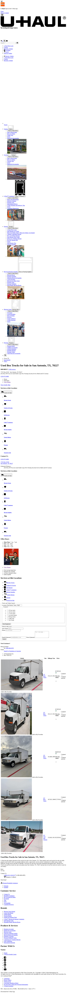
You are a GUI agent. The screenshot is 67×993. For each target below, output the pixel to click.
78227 (5, 361)
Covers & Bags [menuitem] (11, 279)
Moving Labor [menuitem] (8, 309)
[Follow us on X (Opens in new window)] (5, 967)
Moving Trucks (7, 400)
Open (2, 11)
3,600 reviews (12, 369)
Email (6, 637)
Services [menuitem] (9, 317)
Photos (7, 382)
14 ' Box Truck (44, 757)
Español (6, 887)
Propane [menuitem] (6, 342)
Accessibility (7, 903)
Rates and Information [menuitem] (13, 199)
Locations (8, 986)
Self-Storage (7, 415)
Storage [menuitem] (6, 226)
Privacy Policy (7, 980)
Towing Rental (8, 916)
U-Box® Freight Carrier (10, 954)
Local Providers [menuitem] (11, 314)
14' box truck (11, 612)
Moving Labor (15, 309)
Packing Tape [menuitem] (10, 282)
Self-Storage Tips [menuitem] (11, 243)
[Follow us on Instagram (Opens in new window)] (5, 960)
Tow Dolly (11, 620)
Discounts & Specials (9, 942)
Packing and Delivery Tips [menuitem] (16, 205)
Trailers (11, 129)
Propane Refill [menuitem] (11, 346)
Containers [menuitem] (9, 196)
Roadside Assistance (9, 895)
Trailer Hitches (7, 437)
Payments (6, 898)
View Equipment (6, 624)
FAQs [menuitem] (8, 136)
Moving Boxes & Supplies (11, 935)
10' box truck (11, 610)
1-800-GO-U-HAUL (10, 875)
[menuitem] (36, 158)
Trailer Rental (7, 914)
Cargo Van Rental (8, 913)
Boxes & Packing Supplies (25, 271)
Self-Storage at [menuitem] (13, 231)
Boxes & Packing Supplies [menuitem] (11, 271)
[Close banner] (2, 1)
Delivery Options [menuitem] (11, 201)
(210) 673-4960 (5, 376)
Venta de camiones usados (10, 933)
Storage (11, 226)
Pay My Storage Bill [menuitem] (12, 240)
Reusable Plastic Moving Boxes (12, 922)
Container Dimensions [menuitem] (13, 208)
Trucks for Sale (8, 392)
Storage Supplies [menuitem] (11, 244)
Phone (4, 630)
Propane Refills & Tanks (10, 938)
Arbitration (7, 978)
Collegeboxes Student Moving (12, 939)
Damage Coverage (9, 936)
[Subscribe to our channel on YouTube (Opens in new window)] (5, 970)
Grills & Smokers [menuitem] (11, 349)
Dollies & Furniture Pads (10, 917)
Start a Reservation (12, 158)
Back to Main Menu (13, 130)
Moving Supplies (8, 429)
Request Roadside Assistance (10, 883)
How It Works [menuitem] (11, 315)
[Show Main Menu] (2, 15)
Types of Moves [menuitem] (11, 318)
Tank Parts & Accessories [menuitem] (13, 353)
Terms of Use (7, 981)
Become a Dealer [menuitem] (8, 49)
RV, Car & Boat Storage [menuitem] (13, 235)
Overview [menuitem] (9, 312)
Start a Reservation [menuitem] (12, 132)
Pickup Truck (11, 617)
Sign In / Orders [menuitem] (8, 53)
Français (6, 886)
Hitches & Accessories (10, 930)
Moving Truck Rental (9, 911)
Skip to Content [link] (5, 13)
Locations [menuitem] (7, 50)
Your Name (5, 628)
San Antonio (7, 360)
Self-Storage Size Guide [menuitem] (13, 237)
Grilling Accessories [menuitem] (12, 347)
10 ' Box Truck (44, 676)
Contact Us (7, 894)
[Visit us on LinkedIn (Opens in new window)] (5, 965)
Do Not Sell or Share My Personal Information (16, 984)
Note (30, 637)
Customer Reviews (9, 904)
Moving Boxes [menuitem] (11, 275)
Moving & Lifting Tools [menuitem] (13, 281)
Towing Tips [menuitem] (10, 161)
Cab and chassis (12, 615)
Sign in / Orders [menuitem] (9, 56)
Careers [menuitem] (6, 47)
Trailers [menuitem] (6, 129)
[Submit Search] (17, 43)
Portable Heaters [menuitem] (11, 350)
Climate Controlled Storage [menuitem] (14, 234)
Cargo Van (11, 618)
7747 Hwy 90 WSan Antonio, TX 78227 (7, 462)
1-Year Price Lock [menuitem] (8, 46)
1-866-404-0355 (9, 648)
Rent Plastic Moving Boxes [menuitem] (14, 285)
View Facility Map (5, 385)
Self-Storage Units (8, 920)
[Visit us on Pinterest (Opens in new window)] (5, 963)
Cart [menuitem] (7, 52)
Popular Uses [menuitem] (10, 202)
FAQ (5, 901)
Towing (6, 155)
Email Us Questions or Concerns (12, 651)
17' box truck (11, 613)
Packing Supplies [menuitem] (11, 276)
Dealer (5, 953)
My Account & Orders (10, 897)
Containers (20, 196)
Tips (5, 900)
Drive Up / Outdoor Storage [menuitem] (14, 238)
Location (4, 605)
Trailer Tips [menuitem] (10, 135)
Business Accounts (9, 929)
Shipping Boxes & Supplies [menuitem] (14, 278)
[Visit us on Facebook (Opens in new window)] (5, 958)
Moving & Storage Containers (14, 919)
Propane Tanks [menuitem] (11, 352)
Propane (11, 342)
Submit (4, 639)
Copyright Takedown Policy (11, 983)
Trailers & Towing (8, 408)
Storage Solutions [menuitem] (11, 284)
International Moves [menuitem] (12, 204)
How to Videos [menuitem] (11, 133)
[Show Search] (4, 41)
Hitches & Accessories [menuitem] (13, 138)
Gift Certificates (8, 941)
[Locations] (7, 41)
